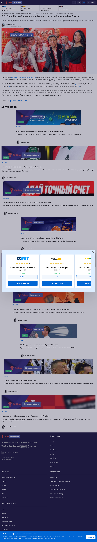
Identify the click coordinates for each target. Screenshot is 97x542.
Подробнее (59, 538)
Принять (91, 537)
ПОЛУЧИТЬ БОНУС (23, 283)
